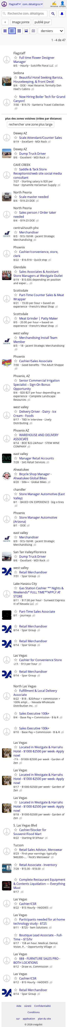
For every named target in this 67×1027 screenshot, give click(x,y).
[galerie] (26, 31)
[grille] (19, 31)
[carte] (33, 31)
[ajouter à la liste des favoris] (15, 57)
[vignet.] (12, 31)
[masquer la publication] (56, 65)
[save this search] (62, 13)
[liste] (5, 31)
